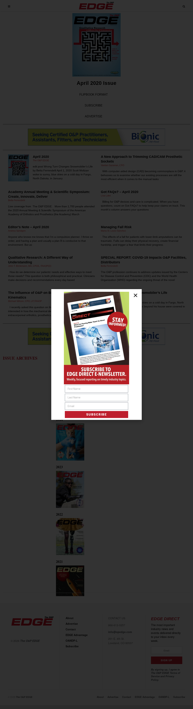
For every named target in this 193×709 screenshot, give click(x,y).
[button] (135, 295)
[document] (96, 354)
